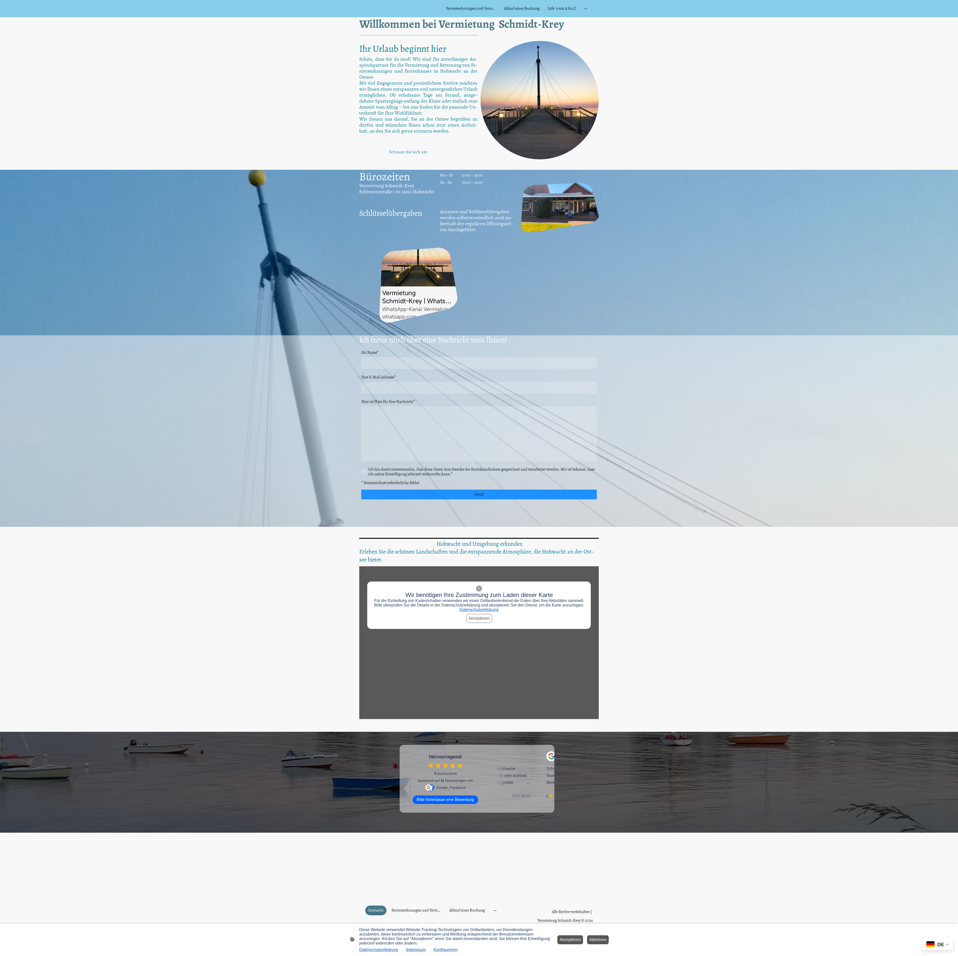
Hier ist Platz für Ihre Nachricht (388, 401)
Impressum (416, 950)
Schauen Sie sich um (408, 152)
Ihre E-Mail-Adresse (378, 377)
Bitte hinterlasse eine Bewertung (445, 799)
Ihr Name (369, 352)
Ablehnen (597, 940)
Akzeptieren (479, 618)
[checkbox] (431, 765)
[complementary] (938, 945)
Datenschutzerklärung (479, 609)
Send (479, 494)
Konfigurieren (446, 950)
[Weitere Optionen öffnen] (586, 8)
